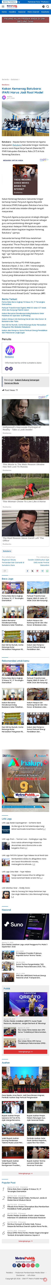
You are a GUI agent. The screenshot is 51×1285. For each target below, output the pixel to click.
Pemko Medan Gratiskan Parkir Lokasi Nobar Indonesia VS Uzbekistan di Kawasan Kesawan (26, 1216)
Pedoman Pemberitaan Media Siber (30, 1273)
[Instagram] (28, 1265)
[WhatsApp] (37, 1265)
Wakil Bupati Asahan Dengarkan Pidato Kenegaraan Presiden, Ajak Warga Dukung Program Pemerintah (11, 1163)
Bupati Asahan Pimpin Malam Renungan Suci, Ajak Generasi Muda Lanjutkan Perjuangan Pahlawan (36, 1118)
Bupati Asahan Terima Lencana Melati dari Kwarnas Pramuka (36, 1163)
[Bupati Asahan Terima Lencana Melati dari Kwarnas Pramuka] (38, 1152)
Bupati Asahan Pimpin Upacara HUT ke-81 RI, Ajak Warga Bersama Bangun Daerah (11, 1118)
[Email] (7, 368)
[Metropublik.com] (12, 6)
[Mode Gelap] (43, 7)
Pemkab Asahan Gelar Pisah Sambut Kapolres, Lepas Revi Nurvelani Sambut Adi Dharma (37, 1140)
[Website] (11, 368)
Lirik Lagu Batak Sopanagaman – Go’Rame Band (21, 888)
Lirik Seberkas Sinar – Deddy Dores (16, 871)
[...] (26, 831)
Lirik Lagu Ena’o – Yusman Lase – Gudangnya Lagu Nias (24, 823)
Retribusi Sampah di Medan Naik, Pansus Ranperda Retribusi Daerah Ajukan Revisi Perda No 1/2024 (27, 1225)
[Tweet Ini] (32, 571)
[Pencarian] (47, 7)
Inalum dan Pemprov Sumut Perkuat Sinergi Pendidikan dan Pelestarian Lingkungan (24, 331)
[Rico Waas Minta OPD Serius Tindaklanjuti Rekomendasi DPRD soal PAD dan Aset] (10, 1042)
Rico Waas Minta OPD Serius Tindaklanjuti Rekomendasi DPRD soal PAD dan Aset (31, 1042)
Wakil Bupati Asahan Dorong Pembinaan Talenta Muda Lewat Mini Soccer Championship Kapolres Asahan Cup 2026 (12, 1140)
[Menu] (3, 6)
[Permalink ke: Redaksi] (4, 97)
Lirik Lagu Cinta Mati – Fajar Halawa (16, 855)
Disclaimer (20, 1275)
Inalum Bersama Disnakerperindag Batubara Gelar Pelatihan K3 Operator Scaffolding (23, 314)
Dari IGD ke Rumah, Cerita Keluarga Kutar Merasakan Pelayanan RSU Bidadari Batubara (24, 326)
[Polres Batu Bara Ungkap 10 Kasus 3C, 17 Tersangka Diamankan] (13, 587)
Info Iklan (31, 1275)
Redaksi (9, 97)
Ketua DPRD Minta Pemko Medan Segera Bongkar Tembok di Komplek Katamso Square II (28, 1234)
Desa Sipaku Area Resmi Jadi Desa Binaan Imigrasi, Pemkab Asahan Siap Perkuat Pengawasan (23, 1096)
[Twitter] (19, 1265)
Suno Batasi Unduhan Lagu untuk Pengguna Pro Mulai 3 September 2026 (24, 945)
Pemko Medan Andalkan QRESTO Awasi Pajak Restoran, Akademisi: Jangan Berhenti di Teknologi (25, 1022)
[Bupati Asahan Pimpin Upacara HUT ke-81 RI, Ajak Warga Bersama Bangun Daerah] (13, 1107)
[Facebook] (14, 1265)
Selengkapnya (25, 1052)
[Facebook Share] (27, 571)
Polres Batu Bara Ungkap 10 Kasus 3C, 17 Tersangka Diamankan (23, 303)
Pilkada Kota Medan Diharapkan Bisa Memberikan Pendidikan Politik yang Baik (28, 1208)
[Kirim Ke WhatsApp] (47, 571)
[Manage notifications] (45, 1280)
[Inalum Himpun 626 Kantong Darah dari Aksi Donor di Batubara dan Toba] (38, 612)
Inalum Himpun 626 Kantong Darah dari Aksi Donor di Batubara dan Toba (24, 320)
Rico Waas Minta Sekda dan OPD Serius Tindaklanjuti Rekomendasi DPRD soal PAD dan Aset (32, 1031)
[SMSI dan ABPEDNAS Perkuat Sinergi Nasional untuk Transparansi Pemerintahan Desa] (8, 977)
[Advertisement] (25, 49)
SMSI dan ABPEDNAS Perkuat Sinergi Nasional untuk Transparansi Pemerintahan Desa (31, 976)
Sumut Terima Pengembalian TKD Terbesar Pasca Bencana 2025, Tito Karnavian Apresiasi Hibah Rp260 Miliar (32, 965)
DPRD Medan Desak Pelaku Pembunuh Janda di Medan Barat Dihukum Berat (27, 1199)
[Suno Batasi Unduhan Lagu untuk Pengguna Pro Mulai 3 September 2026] (25, 927)
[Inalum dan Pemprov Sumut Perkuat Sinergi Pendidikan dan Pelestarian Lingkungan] (38, 636)
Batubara (5, 85)
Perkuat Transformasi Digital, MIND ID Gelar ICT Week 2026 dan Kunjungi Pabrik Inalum (24, 309)
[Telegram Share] (42, 571)
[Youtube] (33, 1265)
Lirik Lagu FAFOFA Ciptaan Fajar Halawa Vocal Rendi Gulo (25, 839)
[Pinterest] (24, 1265)
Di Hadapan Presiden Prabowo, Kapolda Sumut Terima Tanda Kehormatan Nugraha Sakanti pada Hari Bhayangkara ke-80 (31, 954)
